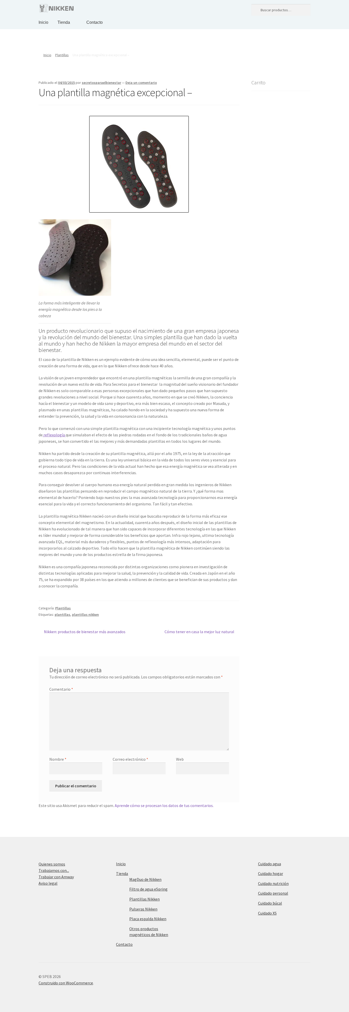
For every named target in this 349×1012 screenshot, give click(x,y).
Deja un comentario (141, 82)
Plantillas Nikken (144, 899)
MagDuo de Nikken (145, 879)
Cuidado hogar (270, 873)
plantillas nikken (85, 614)
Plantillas (62, 55)
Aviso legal (48, 883)
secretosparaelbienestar (101, 82)
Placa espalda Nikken (147, 918)
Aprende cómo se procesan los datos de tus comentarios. (164, 805)
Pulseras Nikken (143, 909)
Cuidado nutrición (273, 883)
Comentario (61, 689)
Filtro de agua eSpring (148, 889)
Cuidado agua (269, 863)
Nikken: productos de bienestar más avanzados (84, 631)
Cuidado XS (267, 913)
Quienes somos (52, 864)
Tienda (63, 22)
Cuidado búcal (270, 903)
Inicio (43, 22)
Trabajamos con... (54, 870)
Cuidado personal (273, 893)
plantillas (62, 614)
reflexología (54, 434)
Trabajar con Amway (56, 876)
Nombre (57, 759)
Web (180, 759)
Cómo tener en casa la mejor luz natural (199, 631)
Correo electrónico (130, 759)
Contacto (94, 22)
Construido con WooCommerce (66, 982)
